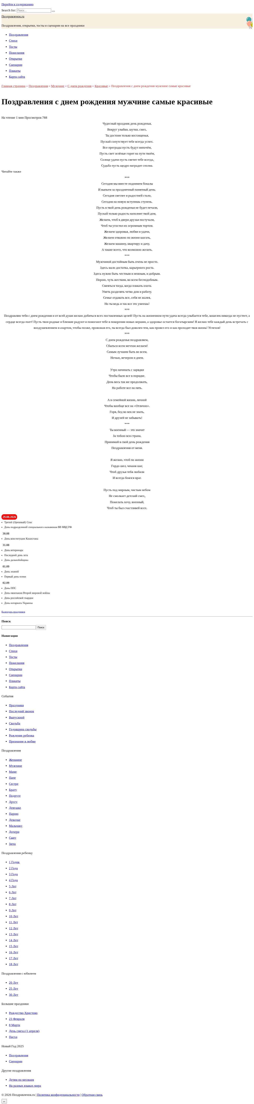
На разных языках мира (25, 1085)
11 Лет (13, 922)
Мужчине (15, 766)
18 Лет (13, 964)
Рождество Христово (23, 1013)
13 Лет (13, 934)
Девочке (14, 820)
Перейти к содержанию (17, 4)
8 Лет (12, 904)
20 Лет (13, 982)
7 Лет (12, 898)
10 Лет (13, 916)
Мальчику (15, 826)
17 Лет (13, 958)
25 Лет (13, 988)
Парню (13, 814)
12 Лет (13, 928)
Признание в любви (22, 741)
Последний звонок (21, 711)
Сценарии (15, 65)
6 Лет (12, 892)
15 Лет (13, 946)
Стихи (13, 40)
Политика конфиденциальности (58, 1095)
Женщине (15, 760)
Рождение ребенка (21, 735)
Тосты (13, 47)
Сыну (12, 838)
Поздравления (18, 34)
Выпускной (16, 717)
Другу (13, 802)
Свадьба (14, 723)
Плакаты (14, 71)
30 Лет (13, 995)
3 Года (13, 874)
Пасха (13, 1037)
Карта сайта (17, 76)
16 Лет (13, 952)
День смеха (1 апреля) (24, 1031)
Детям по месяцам (21, 1079)
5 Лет (12, 886)
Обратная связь (92, 1095)
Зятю (12, 844)
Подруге (15, 795)
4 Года (13, 880)
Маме (13, 772)
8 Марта (14, 1025)
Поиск (6, 621)
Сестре (13, 784)
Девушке (15, 808)
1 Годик (14, 862)
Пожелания (16, 52)
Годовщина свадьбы (22, 729)
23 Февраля (17, 1019)
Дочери (14, 832)
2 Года (13, 868)
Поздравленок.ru (12, 16)
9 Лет (12, 910)
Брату (13, 790)
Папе (12, 777)
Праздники (16, 705)
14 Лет (13, 940)
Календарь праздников (13, 611)
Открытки (15, 58)
